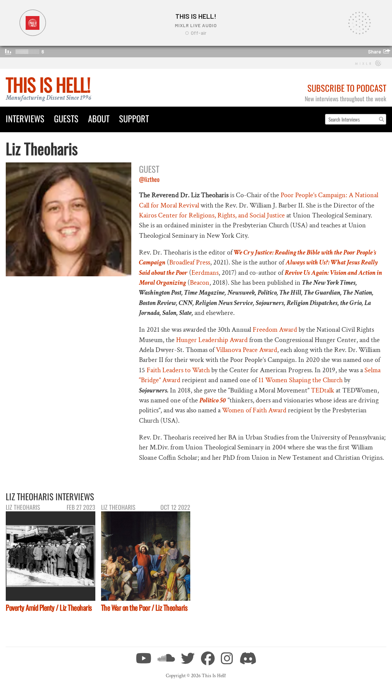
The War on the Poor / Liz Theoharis (144, 607)
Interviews (25, 118)
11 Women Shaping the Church (300, 380)
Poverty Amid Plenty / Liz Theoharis (49, 607)
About (98, 118)
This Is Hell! (48, 84)
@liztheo (149, 179)
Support (134, 118)
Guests (66, 118)
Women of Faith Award (254, 410)
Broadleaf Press (189, 262)
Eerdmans (205, 272)
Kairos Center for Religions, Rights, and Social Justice (212, 215)
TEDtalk (322, 390)
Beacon (199, 282)
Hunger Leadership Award (212, 340)
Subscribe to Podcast (346, 87)
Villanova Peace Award (246, 349)
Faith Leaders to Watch (178, 370)
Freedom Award (275, 329)
